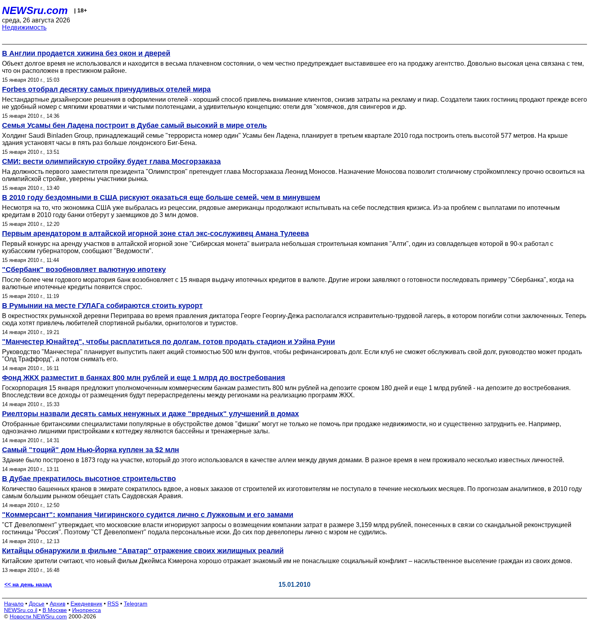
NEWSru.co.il (20, 610)
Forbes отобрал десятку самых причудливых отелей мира (106, 89)
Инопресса (86, 610)
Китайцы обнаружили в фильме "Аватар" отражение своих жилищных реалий (143, 551)
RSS (113, 603)
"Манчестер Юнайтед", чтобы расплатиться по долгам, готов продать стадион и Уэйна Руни (168, 342)
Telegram (135, 603)
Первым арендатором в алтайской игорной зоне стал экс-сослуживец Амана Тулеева (155, 233)
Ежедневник (86, 603)
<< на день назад (28, 584)
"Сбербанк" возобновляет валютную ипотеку (84, 270)
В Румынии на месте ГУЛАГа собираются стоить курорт (102, 306)
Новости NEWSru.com (38, 616)
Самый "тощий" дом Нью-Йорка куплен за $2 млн (90, 450)
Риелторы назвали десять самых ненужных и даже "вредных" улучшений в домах (150, 414)
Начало (14, 603)
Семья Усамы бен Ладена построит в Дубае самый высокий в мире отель (134, 125)
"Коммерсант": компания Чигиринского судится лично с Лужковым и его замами (147, 515)
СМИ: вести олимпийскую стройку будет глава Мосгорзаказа (111, 161)
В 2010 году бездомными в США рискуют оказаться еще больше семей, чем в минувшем (161, 197)
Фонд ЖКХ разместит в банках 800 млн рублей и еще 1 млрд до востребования (143, 378)
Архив (57, 603)
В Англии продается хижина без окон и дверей (86, 53)
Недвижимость (24, 27)
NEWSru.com (35, 10)
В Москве (54, 610)
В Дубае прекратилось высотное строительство (89, 479)
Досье (36, 603)
